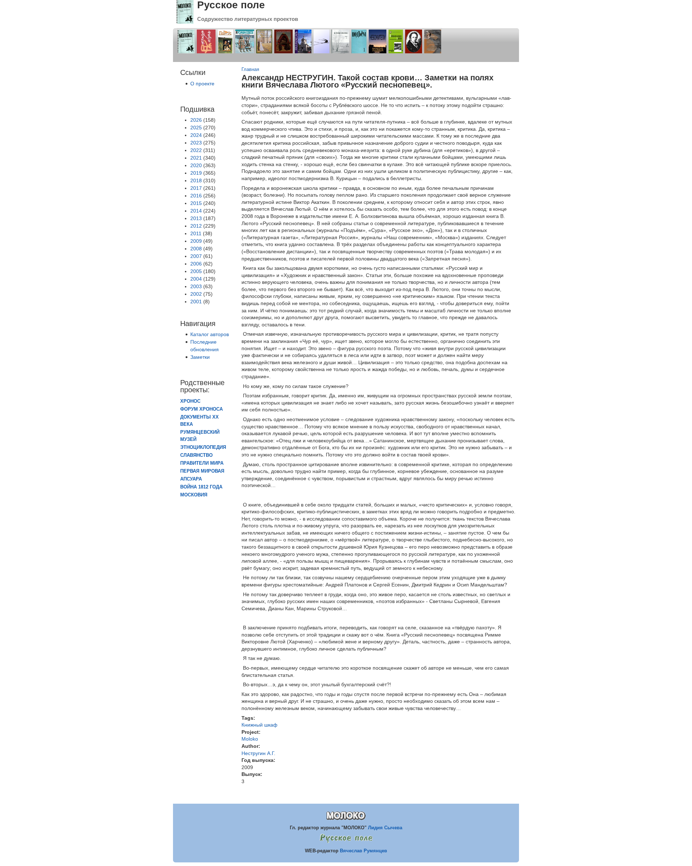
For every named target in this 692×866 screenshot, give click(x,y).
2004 (196, 279)
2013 (196, 218)
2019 (196, 173)
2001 (196, 301)
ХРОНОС (190, 401)
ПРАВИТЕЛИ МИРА (201, 463)
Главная (250, 69)
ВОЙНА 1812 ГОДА (201, 487)
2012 (196, 226)
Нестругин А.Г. (258, 753)
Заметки (200, 357)
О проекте (202, 83)
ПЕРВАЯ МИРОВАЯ (202, 471)
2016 (196, 195)
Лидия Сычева (385, 827)
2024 (196, 135)
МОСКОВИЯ (193, 494)
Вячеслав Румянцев (363, 850)
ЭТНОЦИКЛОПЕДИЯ (203, 447)
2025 (196, 127)
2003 (196, 286)
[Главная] (185, 22)
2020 (196, 165)
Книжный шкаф (259, 725)
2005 (196, 271)
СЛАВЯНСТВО (196, 455)
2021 (196, 158)
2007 (196, 256)
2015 (196, 203)
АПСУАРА (191, 479)
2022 (196, 150)
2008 (196, 248)
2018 (196, 180)
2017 (196, 188)
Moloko (249, 739)
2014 (196, 211)
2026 (196, 120)
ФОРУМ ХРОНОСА (201, 409)
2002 (196, 294)
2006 (196, 264)
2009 (196, 241)
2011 (195, 233)
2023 (196, 143)
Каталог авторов (209, 334)
